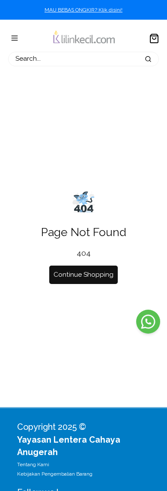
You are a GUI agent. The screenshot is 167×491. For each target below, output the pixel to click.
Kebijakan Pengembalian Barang (54, 474)
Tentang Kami (33, 464)
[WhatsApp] (148, 322)
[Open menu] (14, 38)
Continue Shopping (83, 274)
